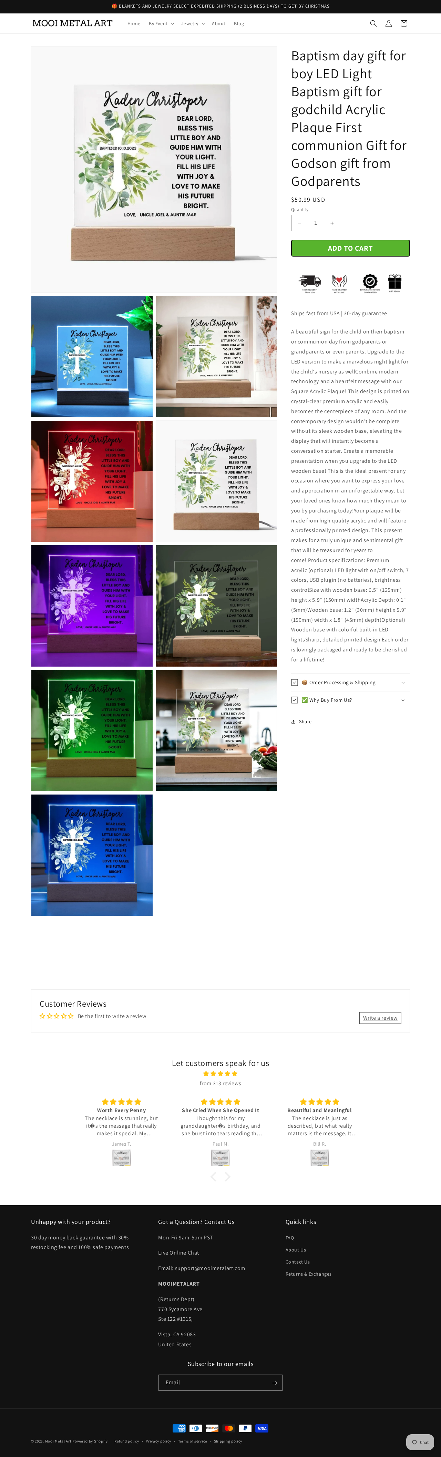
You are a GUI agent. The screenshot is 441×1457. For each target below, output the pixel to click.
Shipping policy (228, 1440)
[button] (161, 23)
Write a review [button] (380, 1017)
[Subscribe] (274, 1383)
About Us (296, 1249)
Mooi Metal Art (58, 1441)
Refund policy (126, 1440)
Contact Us (298, 1261)
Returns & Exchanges (309, 1274)
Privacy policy (158, 1440)
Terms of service (192, 1440)
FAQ (290, 1237)
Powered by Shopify (90, 1441)
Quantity (299, 209)
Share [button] (305, 721)
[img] (220, 1073)
